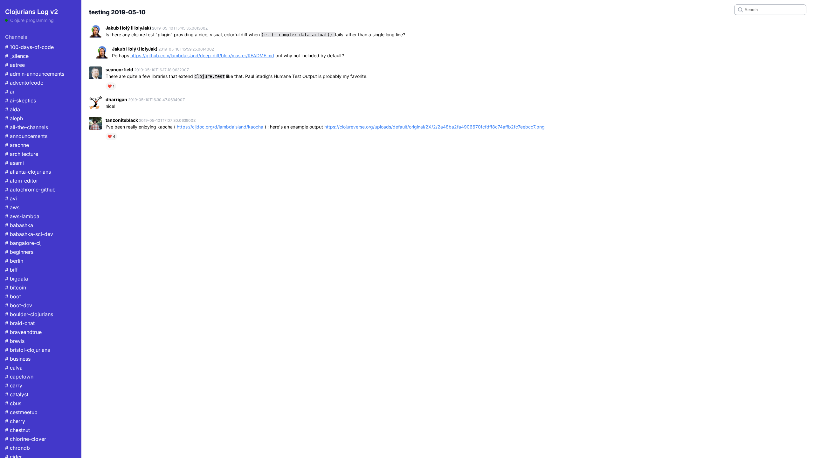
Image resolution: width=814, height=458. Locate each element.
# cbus (13, 403)
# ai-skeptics (20, 100)
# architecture (21, 154)
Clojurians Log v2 (31, 12)
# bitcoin (15, 287)
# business (18, 359)
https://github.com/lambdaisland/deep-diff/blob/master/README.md (202, 55)
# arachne (17, 145)
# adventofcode (24, 83)
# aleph (14, 118)
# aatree (15, 65)
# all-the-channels (26, 127)
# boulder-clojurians (29, 314)
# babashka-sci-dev (29, 234)
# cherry (15, 421)
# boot (13, 296)
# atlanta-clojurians (28, 172)
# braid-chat (20, 323)
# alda (12, 109)
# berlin (14, 261)
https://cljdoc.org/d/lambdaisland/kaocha (220, 126)
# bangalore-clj (23, 243)
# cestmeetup (21, 412)
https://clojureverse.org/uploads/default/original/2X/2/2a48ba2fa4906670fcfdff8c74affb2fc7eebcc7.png (434, 126)
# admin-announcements (34, 74)
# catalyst (16, 394)
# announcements (26, 136)
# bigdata (16, 278)
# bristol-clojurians (27, 350)
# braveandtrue (23, 332)
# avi (11, 198)
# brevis (14, 341)
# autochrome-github (30, 189)
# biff (11, 270)
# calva (14, 367)
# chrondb (17, 448)
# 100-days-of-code (29, 47)
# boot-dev (18, 305)
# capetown (19, 376)
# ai (9, 91)
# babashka (19, 225)
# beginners (19, 252)
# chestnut (17, 430)
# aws (12, 207)
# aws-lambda (22, 216)
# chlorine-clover (25, 439)
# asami (14, 163)
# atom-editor (21, 180)
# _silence (17, 56)
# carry (13, 385)
